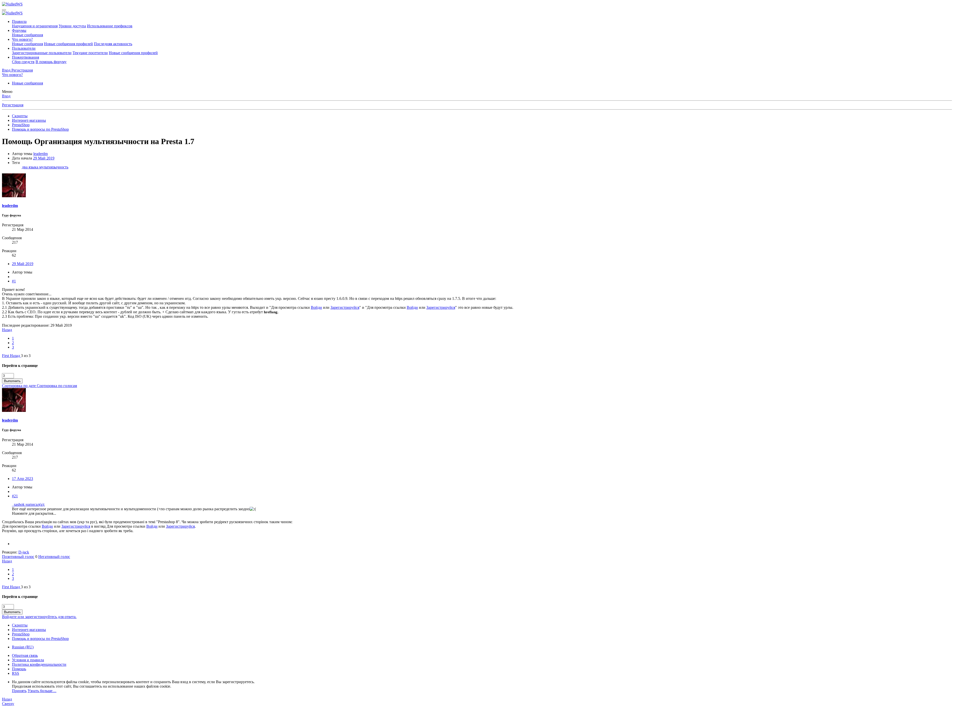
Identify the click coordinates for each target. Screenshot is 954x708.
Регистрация (12, 105)
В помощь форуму (51, 62)
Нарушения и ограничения (35, 26)
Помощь (19, 669)
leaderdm (40, 154)
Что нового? (22, 39)
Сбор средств (23, 62)
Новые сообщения (27, 35)
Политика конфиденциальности (39, 664)
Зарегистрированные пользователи (42, 53)
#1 (14, 281)
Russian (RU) (23, 647)
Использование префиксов (109, 26)
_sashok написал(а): (28, 504)
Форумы (19, 30)
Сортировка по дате (19, 386)
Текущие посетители (90, 53)
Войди (316, 307)
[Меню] (4, 10)
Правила (19, 21)
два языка (30, 167)
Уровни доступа (72, 26)
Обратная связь (25, 655)
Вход (6, 96)
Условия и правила (28, 660)
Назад (7, 330)
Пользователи (24, 48)
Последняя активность (113, 44)
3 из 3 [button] (26, 356)
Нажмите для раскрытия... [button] (34, 513)
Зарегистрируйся (344, 307)
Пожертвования (25, 57)
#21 (15, 496)
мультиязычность (53, 167)
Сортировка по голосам (57, 386)
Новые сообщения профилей (68, 44)
